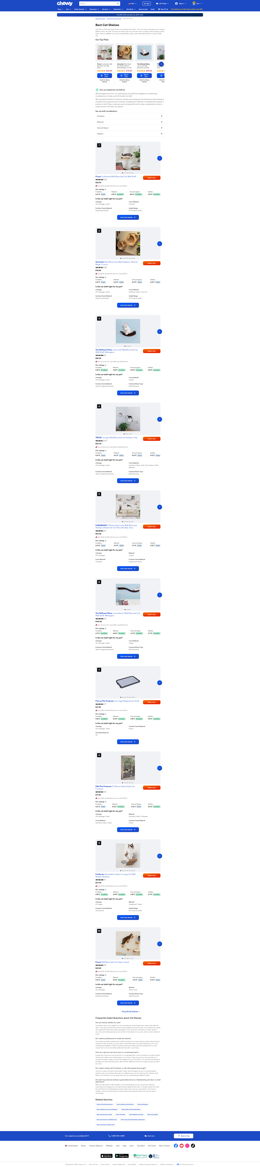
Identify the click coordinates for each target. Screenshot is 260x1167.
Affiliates (109, 1146)
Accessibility (132, 1164)
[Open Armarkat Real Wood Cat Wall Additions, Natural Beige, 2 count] (124, 52)
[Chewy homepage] (65, 3)
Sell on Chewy (164, 1146)
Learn (131, 1146)
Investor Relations (96, 1146)
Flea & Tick (164, 9)
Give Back (141, 1146)
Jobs (117, 1146)
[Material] (130, 122)
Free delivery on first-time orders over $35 (187, 9)
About (83, 1146)
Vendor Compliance (166, 1164)
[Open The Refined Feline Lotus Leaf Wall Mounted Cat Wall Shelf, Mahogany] (144, 52)
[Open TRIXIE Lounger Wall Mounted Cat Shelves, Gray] (164, 52)
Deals (153, 9)
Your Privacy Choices (186, 1164)
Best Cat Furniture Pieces (114, 18)
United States (73, 1146)
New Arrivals (143, 9)
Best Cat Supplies (100, 18)
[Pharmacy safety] (150, 1156)
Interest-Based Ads (118, 1164)
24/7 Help (162, 4)
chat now (150, 1136)
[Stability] (130, 134)
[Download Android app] (122, 1156)
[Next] (161, 64)
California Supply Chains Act (148, 1164)
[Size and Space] (130, 128)
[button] (127, 158)
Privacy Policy (105, 1164)
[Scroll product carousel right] (159, 158)
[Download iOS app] (107, 1156)
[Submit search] (118, 3)
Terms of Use (93, 1164)
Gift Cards (152, 1146)
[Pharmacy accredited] (156, 1156)
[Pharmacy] (141, 1156)
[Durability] (130, 116)
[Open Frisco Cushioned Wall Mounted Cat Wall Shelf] (105, 52)
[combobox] (99, 3)
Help (124, 1146)
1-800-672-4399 (117, 1136)
